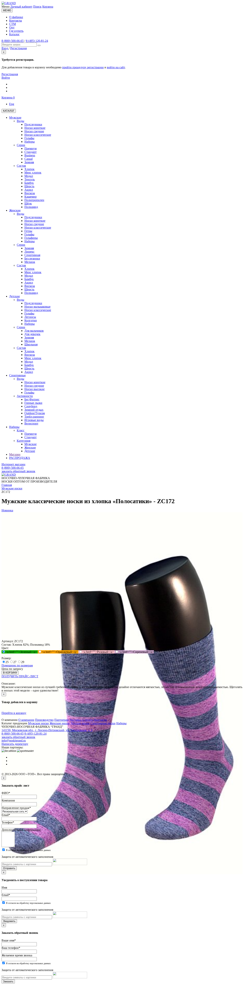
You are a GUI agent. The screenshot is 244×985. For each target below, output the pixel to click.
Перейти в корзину (14, 713)
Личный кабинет (21, 6)
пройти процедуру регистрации (83, 67)
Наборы (121, 723)
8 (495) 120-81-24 (37, 40)
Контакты (15, 20)
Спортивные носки (103, 723)
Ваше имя (9, 940)
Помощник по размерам (17, 665)
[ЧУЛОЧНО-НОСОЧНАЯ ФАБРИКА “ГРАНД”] (9, 3)
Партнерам (61, 719)
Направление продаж (16, 808)
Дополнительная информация (21, 829)
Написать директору (15, 744)
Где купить (16, 30)
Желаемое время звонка (17, 955)
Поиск (37, 6)
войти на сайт (116, 67)
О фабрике (16, 17)
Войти (6, 77)
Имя (4, 887)
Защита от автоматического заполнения (27, 856)
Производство (44, 719)
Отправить (9, 868)
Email (6, 815)
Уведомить (9, 921)
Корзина (47, 6)
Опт (11, 27)
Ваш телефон (11, 947)
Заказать (8, 981)
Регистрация (10, 74)
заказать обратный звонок (18, 471)
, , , (47, 730)
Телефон (8, 822)
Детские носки (80, 723)
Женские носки (60, 723)
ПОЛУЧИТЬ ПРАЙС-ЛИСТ (20, 676)
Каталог (14, 34)
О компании (26, 719)
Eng (11, 104)
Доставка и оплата (81, 719)
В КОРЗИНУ (10, 672)
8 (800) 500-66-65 (13, 40)
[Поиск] (39, 45)
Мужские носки (38, 723)
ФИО (6, 793)
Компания (8, 800)
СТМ (12, 24)
